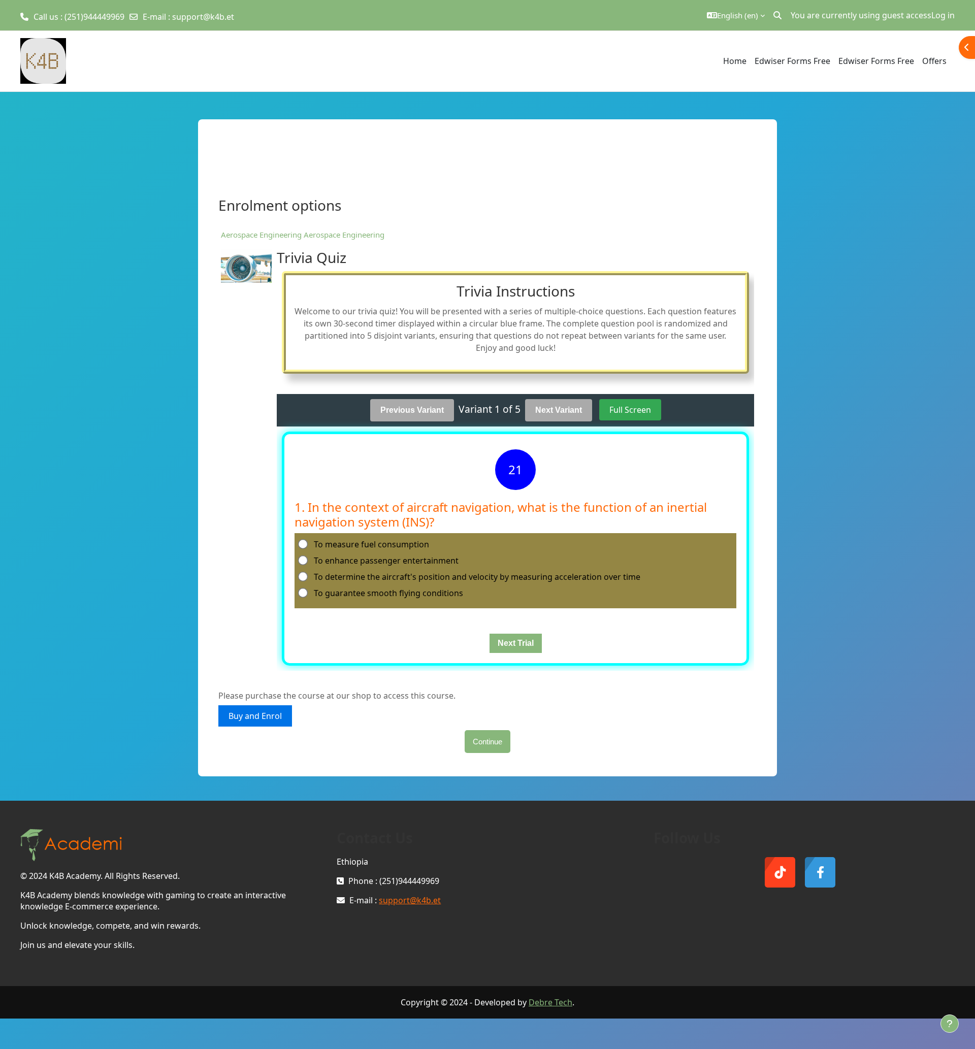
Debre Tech (550, 1002)
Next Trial (516, 643)
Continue (487, 741)
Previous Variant (412, 410)
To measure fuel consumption (371, 544)
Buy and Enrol (255, 716)
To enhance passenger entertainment (386, 560)
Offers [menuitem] (934, 61)
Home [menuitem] (734, 61)
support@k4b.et (203, 16)
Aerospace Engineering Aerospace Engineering (302, 235)
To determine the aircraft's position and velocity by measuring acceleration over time (477, 576)
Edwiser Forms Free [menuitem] (792, 61)
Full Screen (630, 409)
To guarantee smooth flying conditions (388, 593)
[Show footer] (949, 1023)
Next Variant (558, 410)
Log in (943, 15)
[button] (736, 15)
